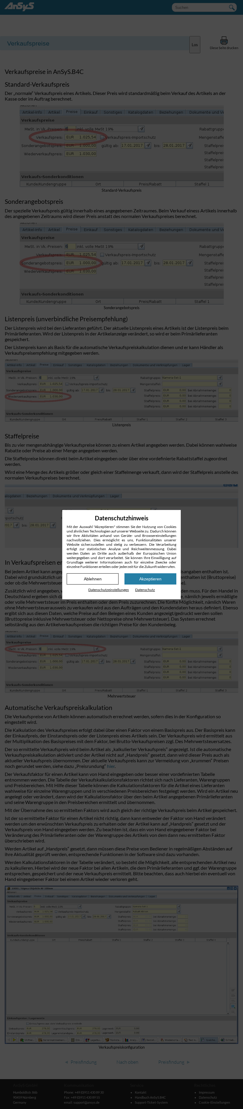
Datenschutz (145, 589)
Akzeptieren (150, 579)
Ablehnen (93, 579)
